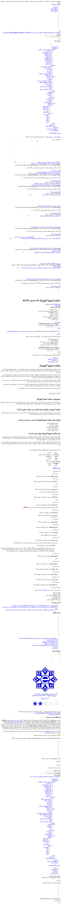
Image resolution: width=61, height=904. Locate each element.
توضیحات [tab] (55, 357)
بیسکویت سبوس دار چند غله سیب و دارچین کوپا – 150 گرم (46, 184)
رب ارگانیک (48, 56)
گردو (47, 121)
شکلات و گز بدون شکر (45, 86)
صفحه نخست (54, 46)
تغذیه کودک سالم (50, 126)
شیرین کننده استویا (46, 52)
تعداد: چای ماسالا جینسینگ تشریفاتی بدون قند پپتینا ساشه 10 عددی (44, 231)
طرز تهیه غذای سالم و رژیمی (50, 641)
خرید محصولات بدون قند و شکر (49, 642)
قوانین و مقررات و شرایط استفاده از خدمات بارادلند (44, 645)
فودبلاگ (55, 127)
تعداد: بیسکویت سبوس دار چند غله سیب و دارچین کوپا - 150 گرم (44, 189)
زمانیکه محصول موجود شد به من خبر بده (48, 325)
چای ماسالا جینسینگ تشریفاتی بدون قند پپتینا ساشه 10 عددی (45, 227)
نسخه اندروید (57, 714)
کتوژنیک (9, 331)
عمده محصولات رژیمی (47, 731)
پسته (47, 117)
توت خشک (46, 109)
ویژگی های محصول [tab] (52, 359)
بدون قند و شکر (49, 136)
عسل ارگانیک (48, 75)
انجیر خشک (46, 106)
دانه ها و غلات (48, 61)
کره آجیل (49, 72)
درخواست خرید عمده (52, 129)
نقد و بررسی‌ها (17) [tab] (52, 361)
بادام (47, 116)
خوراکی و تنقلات (50, 76)
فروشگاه (55, 48)
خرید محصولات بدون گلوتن (50, 644)
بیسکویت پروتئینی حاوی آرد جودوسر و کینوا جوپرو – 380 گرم (45, 163)
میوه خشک (46, 112)
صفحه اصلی (57, 136)
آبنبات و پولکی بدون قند (45, 89)
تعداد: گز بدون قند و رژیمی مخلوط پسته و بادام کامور (47, 210)
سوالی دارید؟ (57, 322)
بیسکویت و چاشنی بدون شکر (44, 80)
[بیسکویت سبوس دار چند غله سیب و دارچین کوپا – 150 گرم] (48, 183)
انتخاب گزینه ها (56, 251)
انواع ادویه (49, 93)
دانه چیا (17, 721)
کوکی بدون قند (47, 83)
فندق (47, 120)
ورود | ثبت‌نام (57, 41)
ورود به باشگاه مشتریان (54, 133)
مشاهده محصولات (55, 4)
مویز (47, 110)
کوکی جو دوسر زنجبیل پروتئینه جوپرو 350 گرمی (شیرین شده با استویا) (43, 279)
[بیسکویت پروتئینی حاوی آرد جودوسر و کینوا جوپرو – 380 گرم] (38, 162)
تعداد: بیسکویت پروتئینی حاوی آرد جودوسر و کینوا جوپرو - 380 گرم (44, 167)
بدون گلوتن (51, 124)
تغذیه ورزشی (51, 97)
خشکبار (49, 104)
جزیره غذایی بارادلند (23, 738)
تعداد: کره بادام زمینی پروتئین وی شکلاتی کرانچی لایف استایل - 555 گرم (42, 177)
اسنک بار (49, 79)
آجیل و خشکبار (50, 103)
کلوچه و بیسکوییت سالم (45, 82)
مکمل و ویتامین (47, 102)
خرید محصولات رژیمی (52, 639)
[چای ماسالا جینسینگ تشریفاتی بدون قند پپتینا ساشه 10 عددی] (44, 215)
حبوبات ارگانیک (47, 53)
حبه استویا (48, 51)
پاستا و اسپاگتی (47, 58)
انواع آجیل (46, 114)
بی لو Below (55, 331)
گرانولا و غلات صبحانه (46, 66)
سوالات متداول (53, 9)
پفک (50, 87)
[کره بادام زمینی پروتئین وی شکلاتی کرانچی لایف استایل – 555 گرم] (49, 172)
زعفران (49, 95)
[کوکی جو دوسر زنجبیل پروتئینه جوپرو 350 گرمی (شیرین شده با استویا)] (39, 267)
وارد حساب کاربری (44, 590)
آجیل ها (49, 113)
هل (50, 96)
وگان (53, 123)
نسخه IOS (51, 714)
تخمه (47, 119)
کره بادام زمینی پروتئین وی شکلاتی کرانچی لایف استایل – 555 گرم (44, 173)
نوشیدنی (52, 90)
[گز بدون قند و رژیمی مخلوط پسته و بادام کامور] (45, 194)
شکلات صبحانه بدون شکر (45, 73)
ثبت (59, 328)
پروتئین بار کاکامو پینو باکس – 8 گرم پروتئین (49, 263)
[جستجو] (59, 38)
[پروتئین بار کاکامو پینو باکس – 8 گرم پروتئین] (41, 252)
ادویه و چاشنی (50, 92)
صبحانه (52, 65)
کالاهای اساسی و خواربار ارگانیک (46, 49)
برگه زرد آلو (46, 107)
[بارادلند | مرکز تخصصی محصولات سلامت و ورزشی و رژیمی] (53, 45)
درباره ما (55, 6)
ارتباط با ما (54, 8)
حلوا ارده (49, 69)
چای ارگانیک (48, 59)
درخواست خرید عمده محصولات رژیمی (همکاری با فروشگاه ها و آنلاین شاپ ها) (38, 638)
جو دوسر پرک (10, 721)
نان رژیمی (48, 62)
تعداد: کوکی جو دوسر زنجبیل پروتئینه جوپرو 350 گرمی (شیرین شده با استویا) (41, 283)
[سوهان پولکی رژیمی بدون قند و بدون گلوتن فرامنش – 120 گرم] (35, 238)
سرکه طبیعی (48, 63)
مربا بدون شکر (47, 68)
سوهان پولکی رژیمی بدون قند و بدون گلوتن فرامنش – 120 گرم (45, 248)
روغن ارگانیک (48, 55)
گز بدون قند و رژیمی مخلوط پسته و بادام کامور (48, 205)
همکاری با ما (54, 11)
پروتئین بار (48, 78)
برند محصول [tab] (54, 360)
